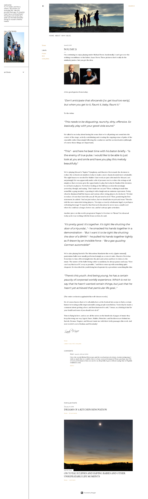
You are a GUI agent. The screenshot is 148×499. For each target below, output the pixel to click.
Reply (72, 365)
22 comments (73, 413)
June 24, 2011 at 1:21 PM (81, 354)
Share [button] (44, 45)
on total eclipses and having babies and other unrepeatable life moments (94, 475)
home (51, 36)
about (57, 36)
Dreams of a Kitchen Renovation (85, 409)
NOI (43, 56)
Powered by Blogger (90, 492)
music (44, 53)
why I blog (66, 36)
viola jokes (45, 59)
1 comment (72, 480)
